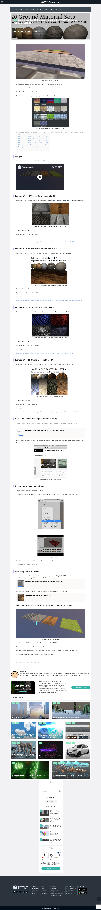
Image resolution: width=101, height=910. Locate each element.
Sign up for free (50, 868)
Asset (15, 20)
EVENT (50, 9)
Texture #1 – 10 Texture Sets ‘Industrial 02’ (33, 137)
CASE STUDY (43, 9)
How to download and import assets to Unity (33, 145)
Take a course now (80, 687)
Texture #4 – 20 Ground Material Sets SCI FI (33, 143)
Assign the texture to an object (29, 147)
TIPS (16, 9)
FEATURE (27, 9)
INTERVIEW (34, 9)
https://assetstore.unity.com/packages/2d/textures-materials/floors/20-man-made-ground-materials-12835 (49, 300)
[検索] (60, 791)
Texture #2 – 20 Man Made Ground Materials (33, 139)
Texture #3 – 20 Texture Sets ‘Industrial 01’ (33, 141)
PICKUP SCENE (58, 9)
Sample (21, 135)
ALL (12, 9)
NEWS (21, 9)
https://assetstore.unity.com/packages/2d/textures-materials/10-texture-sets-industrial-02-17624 (46, 242)
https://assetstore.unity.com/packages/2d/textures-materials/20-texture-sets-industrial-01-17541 (46, 353)
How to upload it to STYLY (27, 149)
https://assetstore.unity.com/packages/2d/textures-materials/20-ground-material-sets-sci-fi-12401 (46, 412)
